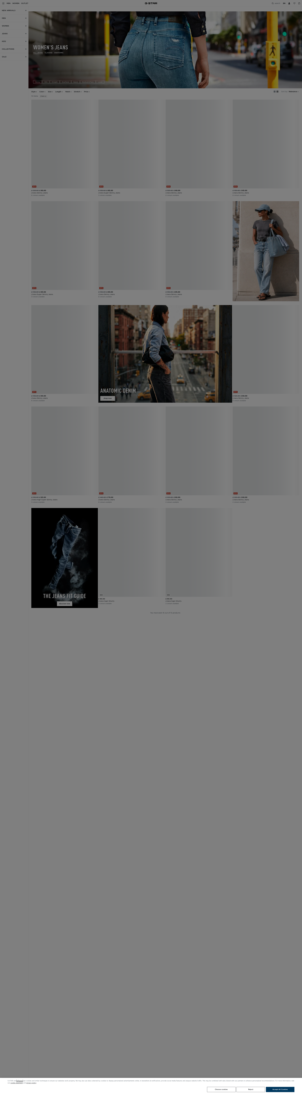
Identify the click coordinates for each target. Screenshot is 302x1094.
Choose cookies (221, 1089)
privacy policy (31, 1083)
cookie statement (16, 1083)
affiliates (20, 1081)
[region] (151, 1086)
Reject (250, 1089)
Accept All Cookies (280, 1089)
